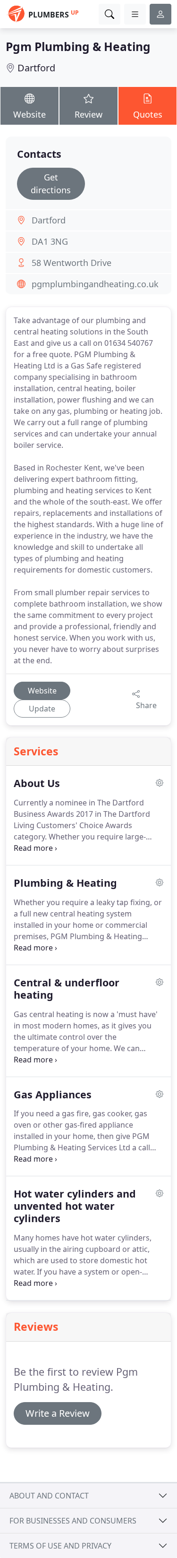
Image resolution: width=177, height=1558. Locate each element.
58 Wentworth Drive (71, 262)
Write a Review (57, 1413)
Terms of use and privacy (60, 1546)
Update (42, 708)
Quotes (147, 114)
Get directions (51, 183)
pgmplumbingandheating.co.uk (95, 284)
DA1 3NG (50, 241)
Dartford (36, 67)
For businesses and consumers (72, 1520)
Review (88, 114)
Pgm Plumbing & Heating (78, 46)
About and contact (49, 1495)
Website (29, 114)
